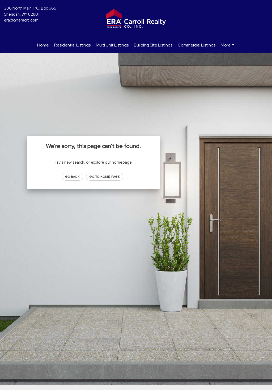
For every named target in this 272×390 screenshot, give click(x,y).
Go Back (72, 177)
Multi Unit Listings (112, 45)
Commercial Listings (196, 45)
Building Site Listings (153, 45)
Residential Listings (72, 45)
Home (43, 45)
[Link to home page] (136, 18)
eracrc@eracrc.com (21, 20)
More (228, 47)
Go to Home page (105, 177)
